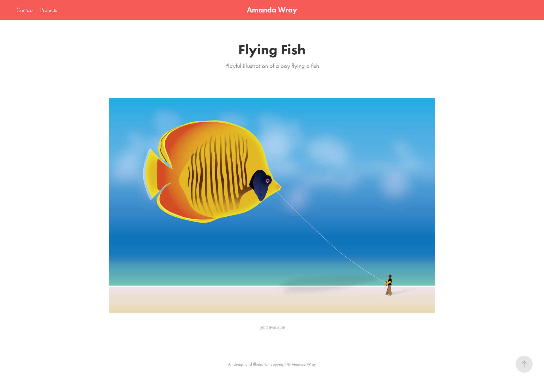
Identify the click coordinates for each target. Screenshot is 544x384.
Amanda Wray (272, 9)
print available (272, 327)
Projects (48, 10)
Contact (24, 10)
